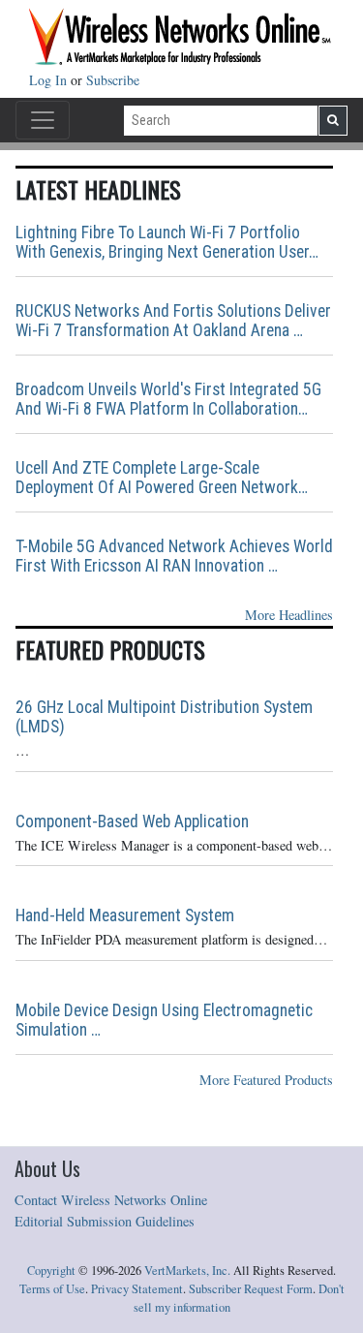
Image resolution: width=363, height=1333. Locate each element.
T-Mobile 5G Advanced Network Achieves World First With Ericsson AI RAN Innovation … (174, 556)
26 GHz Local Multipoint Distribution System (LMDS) (164, 717)
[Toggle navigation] (42, 120)
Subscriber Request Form (251, 1289)
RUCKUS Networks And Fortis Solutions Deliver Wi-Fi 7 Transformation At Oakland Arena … (173, 320)
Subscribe (112, 80)
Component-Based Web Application (132, 821)
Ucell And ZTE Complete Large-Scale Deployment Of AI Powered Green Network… (161, 477)
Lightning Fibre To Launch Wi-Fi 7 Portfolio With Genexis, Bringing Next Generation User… (166, 242)
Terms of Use (52, 1289)
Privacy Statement (137, 1289)
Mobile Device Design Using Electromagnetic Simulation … (164, 1020)
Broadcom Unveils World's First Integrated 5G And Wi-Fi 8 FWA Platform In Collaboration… (168, 399)
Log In (50, 80)
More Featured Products (266, 1079)
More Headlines (289, 614)
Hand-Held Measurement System (124, 915)
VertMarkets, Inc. (187, 1270)
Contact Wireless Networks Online (111, 1200)
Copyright (51, 1270)
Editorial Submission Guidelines (105, 1221)
